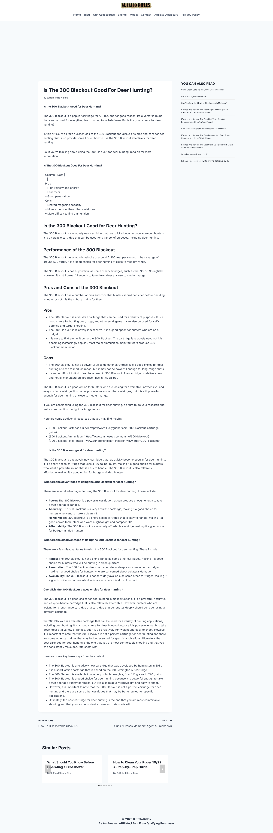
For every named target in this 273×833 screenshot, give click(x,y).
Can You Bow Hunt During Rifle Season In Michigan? (204, 103)
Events (122, 14)
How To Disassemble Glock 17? (58, 723)
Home (77, 14)
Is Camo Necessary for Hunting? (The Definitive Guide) (205, 161)
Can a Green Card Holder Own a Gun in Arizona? (202, 90)
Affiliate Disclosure (166, 14)
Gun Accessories (104, 14)
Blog (87, 14)
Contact (146, 14)
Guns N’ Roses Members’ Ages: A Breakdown (143, 723)
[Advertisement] (136, 45)
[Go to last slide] (48, 769)
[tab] (99, 785)
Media (134, 14)
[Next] (162, 769)
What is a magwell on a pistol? (194, 154)
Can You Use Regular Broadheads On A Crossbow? (203, 128)
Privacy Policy (191, 14)
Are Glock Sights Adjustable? (194, 96)
